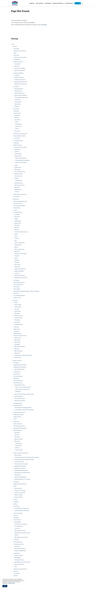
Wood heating (17, 322)
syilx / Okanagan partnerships (19, 295)
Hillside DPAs (18, 391)
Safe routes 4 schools (18, 315)
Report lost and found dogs (19, 70)
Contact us (16, 499)
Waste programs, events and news (21, 537)
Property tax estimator (18, 439)
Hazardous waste (17, 167)
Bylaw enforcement (18, 488)
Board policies (16, 481)
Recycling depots (18, 180)
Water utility (16, 539)
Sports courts (16, 293)
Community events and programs (20, 57)
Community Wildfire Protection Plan (21, 97)
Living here (31, 3)
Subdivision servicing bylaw (19, 400)
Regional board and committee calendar (22, 532)
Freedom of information (18, 513)
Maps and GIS (16, 108)
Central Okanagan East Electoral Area (21, 508)
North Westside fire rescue (19, 93)
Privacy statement (16, 578)
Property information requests (19, 412)
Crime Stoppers (17, 119)
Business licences (17, 371)
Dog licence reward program (19, 68)
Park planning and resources (19, 282)
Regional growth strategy (18, 414)
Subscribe (16, 575)
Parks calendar (16, 286)
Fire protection (16, 86)
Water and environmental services (20, 194)
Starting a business (17, 416)
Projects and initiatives (18, 405)
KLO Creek (16, 238)
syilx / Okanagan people (18, 140)
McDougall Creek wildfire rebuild (20, 81)
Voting (15, 566)
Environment (48, 3)
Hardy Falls (16, 229)
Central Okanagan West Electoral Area (21, 510)
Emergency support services (19, 79)
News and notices (17, 519)
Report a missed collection (19, 185)
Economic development (18, 376)
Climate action (16, 326)
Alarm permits (16, 48)
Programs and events (18, 173)
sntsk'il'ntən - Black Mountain (20, 268)
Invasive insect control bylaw (19, 490)
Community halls (17, 207)
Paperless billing (18, 443)
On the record (17, 528)
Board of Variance (17, 455)
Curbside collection (18, 153)
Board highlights (17, 521)
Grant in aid (16, 515)
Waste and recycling (17, 145)
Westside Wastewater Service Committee (22, 479)
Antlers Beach (17, 214)
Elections (15, 504)
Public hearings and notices (19, 398)
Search (14, 584)
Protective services (17, 113)
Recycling (16, 178)
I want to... (78, 3)
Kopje (15, 240)
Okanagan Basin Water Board (20, 466)
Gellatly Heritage (17, 220)
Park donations (16, 280)
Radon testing (17, 313)
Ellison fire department (18, 88)
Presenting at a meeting (19, 559)
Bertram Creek (17, 216)
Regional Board (17, 474)
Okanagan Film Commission (19, 468)
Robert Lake (16, 260)
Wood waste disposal (18, 324)
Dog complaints (17, 63)
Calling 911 (16, 117)
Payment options (18, 445)
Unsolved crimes (18, 126)
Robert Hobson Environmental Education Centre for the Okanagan (26, 291)
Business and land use (58, 3)
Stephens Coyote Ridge (19, 271)
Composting (16, 151)
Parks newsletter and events (19, 530)
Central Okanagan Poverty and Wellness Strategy (24, 409)
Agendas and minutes (18, 423)
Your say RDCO (17, 196)
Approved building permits (19, 369)
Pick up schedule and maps (19, 171)
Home (13, 44)
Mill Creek (16, 247)
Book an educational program (19, 205)
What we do (16, 571)
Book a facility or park (18, 203)
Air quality (15, 302)
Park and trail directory (18, 212)
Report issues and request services (20, 133)
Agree (5, 586)
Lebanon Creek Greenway (19, 242)
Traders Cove (17, 273)
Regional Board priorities (19, 564)
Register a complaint (18, 494)
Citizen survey (16, 55)
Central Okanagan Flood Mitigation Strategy (22, 407)
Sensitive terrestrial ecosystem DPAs (22, 389)
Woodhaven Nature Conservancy (20, 277)
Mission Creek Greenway (19, 249)
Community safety (17, 59)
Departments (16, 501)
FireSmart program (18, 101)
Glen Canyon (17, 225)
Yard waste (16, 191)
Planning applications (18, 396)
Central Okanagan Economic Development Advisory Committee (26, 457)
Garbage (16, 165)
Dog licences (16, 66)
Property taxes (16, 111)
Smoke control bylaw (18, 317)
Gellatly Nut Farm (17, 223)
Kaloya (15, 236)
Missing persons (18, 124)
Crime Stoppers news (18, 526)
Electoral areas (16, 506)
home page (44, 24)
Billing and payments (18, 430)
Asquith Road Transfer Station (21, 158)
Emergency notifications (19, 77)
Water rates (16, 348)
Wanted (16, 121)
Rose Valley (16, 262)
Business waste (17, 149)
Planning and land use (18, 382)
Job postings (16, 517)
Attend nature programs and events (20, 201)
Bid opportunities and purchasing (20, 364)
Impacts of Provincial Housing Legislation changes (24, 394)
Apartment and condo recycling (20, 147)
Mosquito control (17, 337)
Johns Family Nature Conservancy (21, 231)
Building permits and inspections (20, 50)
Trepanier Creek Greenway (19, 275)
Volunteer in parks (17, 297)
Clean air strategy (17, 304)
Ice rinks (15, 210)
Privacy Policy (12, 583)
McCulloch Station (17, 244)
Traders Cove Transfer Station (21, 162)
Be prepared (16, 75)
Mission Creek (17, 251)
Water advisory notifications (19, 346)
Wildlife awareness (18, 189)
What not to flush (17, 357)
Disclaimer (15, 582)
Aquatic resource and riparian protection (23, 387)
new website (31, 22)
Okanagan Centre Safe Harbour (20, 253)
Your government (69, 3)
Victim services (17, 131)
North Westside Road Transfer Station (22, 160)
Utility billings (16, 142)
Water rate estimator (18, 350)
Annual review (17, 546)
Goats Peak (16, 227)
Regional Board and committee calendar (22, 472)
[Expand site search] (82, 3)
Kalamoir (16, 234)
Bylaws (15, 486)
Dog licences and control (18, 61)
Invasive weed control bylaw (19, 492)
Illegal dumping (17, 169)
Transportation (16, 331)
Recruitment (16, 106)
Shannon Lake (17, 266)
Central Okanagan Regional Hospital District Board (24, 459)
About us (17, 128)
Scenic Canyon (17, 264)
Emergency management (18, 73)
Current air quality (17, 306)
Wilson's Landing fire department (20, 95)
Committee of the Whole (19, 461)
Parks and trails (39, 3)
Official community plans (18, 380)
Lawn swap (16, 309)
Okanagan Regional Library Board (21, 470)
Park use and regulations (18, 284)
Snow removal (17, 138)
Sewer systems (17, 342)
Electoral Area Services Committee (21, 463)
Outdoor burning (17, 104)
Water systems (17, 353)
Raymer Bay (16, 255)
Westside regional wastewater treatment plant (23, 355)
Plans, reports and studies (19, 544)
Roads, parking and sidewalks (19, 135)
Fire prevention (17, 99)
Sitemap (14, 580)
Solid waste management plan (20, 550)
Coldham (16, 218)
